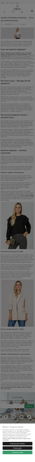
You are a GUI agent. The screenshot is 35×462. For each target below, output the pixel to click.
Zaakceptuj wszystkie (17, 452)
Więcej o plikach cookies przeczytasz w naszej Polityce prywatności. (17, 439)
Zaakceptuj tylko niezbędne (17, 444)
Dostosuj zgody (17, 448)
